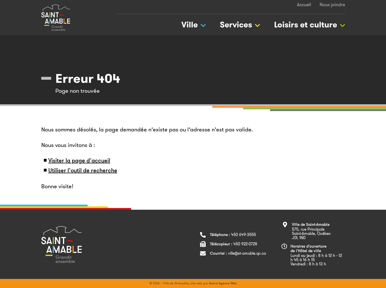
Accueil (304, 4)
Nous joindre (332, 4)
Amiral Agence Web (223, 283)
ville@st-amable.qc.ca (247, 253)
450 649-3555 (243, 234)
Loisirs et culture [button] (305, 24)
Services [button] (236, 24)
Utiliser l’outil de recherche (82, 171)
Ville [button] (189, 24)
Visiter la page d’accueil (79, 161)
